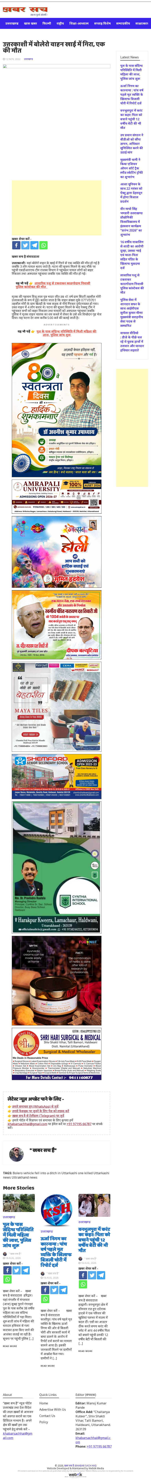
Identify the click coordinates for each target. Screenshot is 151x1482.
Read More (10, 1346)
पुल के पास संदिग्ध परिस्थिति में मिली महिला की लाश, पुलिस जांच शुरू (18, 1235)
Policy (43, 1422)
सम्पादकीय (123, 23)
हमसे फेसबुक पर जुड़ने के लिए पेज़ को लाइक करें (40, 1111)
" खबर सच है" (43, 1151)
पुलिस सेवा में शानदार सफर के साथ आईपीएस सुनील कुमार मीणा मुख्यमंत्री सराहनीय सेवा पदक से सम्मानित (131, 313)
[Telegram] (34, 245)
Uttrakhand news (24, 1177)
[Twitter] (25, 245)
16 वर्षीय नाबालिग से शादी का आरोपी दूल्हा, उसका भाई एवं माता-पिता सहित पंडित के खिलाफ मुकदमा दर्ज (132, 255)
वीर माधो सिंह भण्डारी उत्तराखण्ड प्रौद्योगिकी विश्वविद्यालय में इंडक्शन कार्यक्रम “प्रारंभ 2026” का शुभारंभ (131, 222)
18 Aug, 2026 (13, 1258)
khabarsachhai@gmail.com (27, 1124)
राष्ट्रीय (60, 23)
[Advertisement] (56, 207)
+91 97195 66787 (79, 1124)
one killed (85, 1173)
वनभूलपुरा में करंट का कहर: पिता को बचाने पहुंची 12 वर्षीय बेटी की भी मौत (94, 1240)
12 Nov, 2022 (13, 59)
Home (43, 1403)
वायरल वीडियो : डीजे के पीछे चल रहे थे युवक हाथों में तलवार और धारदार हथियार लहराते (132, 341)
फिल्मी (46, 23)
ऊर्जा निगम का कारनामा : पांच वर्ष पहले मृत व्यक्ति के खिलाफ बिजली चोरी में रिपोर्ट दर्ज (56, 1252)
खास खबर (30, 23)
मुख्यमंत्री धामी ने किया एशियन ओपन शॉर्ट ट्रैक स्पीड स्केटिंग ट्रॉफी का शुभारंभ (131, 168)
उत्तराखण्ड (11, 23)
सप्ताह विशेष (102, 23)
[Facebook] (16, 245)
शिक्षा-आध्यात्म (79, 23)
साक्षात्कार (141, 23)
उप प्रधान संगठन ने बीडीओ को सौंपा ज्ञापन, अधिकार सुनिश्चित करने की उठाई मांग (131, 143)
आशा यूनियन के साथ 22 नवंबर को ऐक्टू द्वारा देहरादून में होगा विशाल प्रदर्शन (131, 193)
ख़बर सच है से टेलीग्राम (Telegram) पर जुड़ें (38, 1116)
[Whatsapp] (43, 245)
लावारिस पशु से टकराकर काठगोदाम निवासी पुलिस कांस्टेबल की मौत (132, 284)
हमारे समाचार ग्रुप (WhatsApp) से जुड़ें (35, 1106)
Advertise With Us (52, 1409)
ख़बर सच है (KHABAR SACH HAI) (80, 1465)
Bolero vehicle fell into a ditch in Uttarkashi (45, 1173)
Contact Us (47, 1416)
